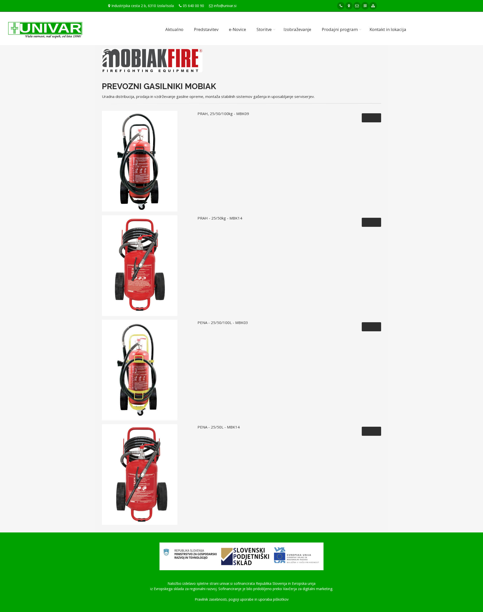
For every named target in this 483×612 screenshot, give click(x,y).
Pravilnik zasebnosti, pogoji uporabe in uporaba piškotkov (242, 599)
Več (373, 117)
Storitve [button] (264, 29)
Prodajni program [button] (340, 29)
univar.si (226, 583)
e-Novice (237, 29)
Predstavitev (206, 29)
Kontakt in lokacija (388, 29)
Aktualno (174, 29)
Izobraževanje (297, 29)
